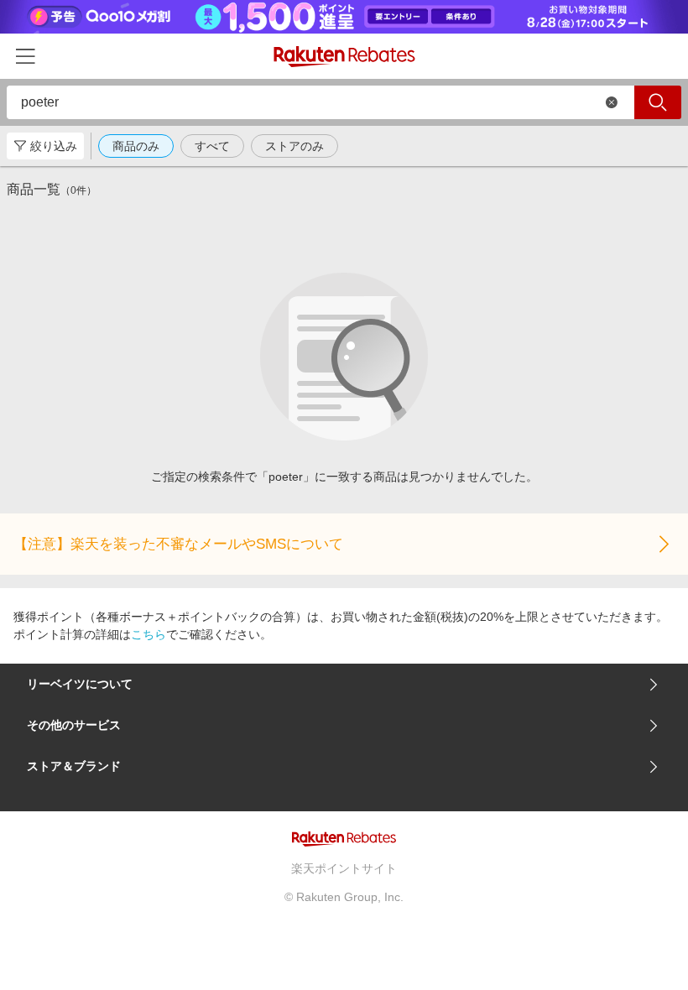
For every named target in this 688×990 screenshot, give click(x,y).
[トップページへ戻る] (344, 56)
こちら (148, 634)
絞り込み (53, 146)
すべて (212, 146)
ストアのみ (294, 146)
